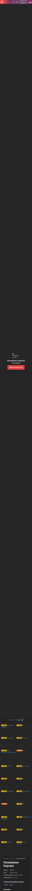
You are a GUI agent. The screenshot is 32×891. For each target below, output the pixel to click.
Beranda (6, 858)
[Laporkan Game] (22, 720)
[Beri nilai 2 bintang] (11, 720)
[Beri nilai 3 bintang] (12, 720)
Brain (11, 885)
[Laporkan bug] (19, 720)
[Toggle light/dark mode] (13, 2)
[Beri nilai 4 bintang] (14, 720)
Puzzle (11, 858)
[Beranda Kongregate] (2, 2)
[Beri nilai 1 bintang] (9, 720)
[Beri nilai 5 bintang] (16, 720)
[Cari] (16, 2)
